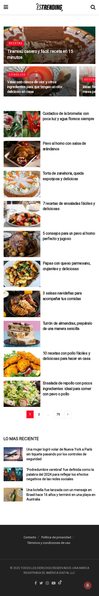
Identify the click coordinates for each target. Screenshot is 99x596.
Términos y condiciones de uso (48, 543)
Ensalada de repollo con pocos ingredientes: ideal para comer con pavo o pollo (67, 388)
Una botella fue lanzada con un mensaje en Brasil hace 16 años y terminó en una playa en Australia (60, 494)
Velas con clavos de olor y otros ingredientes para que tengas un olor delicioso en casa (34, 87)
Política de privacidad (56, 537)
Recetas (15, 43)
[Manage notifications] (88, 585)
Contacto (30, 537)
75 (58, 414)
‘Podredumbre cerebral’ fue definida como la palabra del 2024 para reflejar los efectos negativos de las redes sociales (60, 474)
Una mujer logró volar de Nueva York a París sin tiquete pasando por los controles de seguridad (59, 454)
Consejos (17, 74)
